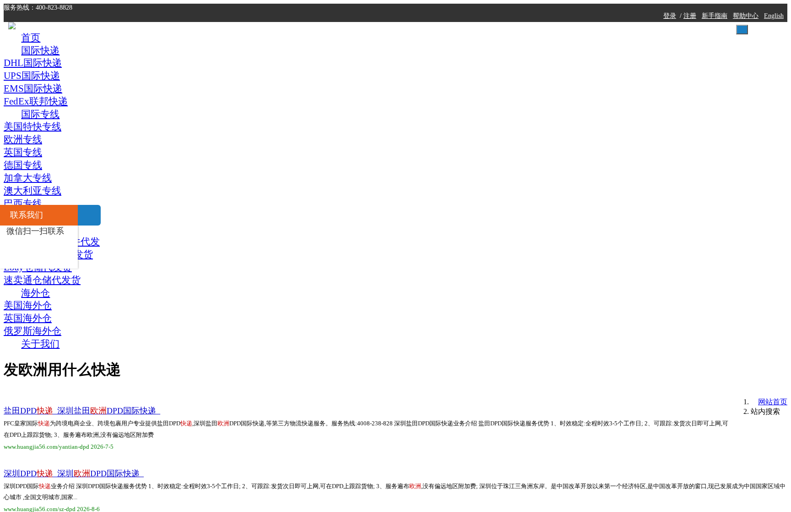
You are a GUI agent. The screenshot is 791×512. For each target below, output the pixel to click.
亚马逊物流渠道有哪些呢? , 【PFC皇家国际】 (241, 480)
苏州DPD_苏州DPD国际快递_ (211, 287)
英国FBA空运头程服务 (578, 281)
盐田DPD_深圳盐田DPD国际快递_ (220, 158)
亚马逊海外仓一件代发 (579, 393)
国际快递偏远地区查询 (579, 180)
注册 (550, 8)
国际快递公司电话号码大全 (586, 325)
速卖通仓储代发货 (571, 225)
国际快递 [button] (305, 33)
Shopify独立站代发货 (577, 438)
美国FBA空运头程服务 (578, 202)
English (635, 8)
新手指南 (575, 8)
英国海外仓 (560, 370)
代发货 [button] (463, 33)
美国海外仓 (560, 348)
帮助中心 (606, 8)
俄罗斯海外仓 (564, 303)
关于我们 (612, 33)
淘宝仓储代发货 (568, 483)
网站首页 (588, 113)
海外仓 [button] (535, 33)
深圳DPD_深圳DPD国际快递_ (211, 222)
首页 (241, 33)
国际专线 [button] (387, 33)
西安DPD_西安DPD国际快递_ (211, 415)
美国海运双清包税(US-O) (583, 460)
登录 (530, 8)
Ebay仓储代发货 (569, 415)
